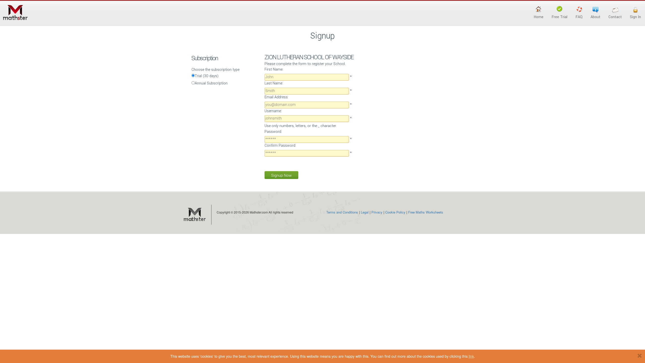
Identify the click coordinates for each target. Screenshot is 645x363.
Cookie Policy (395, 212)
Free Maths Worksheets (425, 212)
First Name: (274, 69)
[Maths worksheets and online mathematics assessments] (194, 215)
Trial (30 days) (207, 76)
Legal (365, 212)
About (595, 17)
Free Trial (559, 17)
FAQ (579, 17)
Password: (273, 131)
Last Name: (274, 83)
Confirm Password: (280, 145)
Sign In (635, 17)
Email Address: (276, 97)
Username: (273, 111)
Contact (615, 17)
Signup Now (281, 175)
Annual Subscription (211, 83)
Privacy (376, 212)
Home (538, 17)
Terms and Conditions (342, 212)
